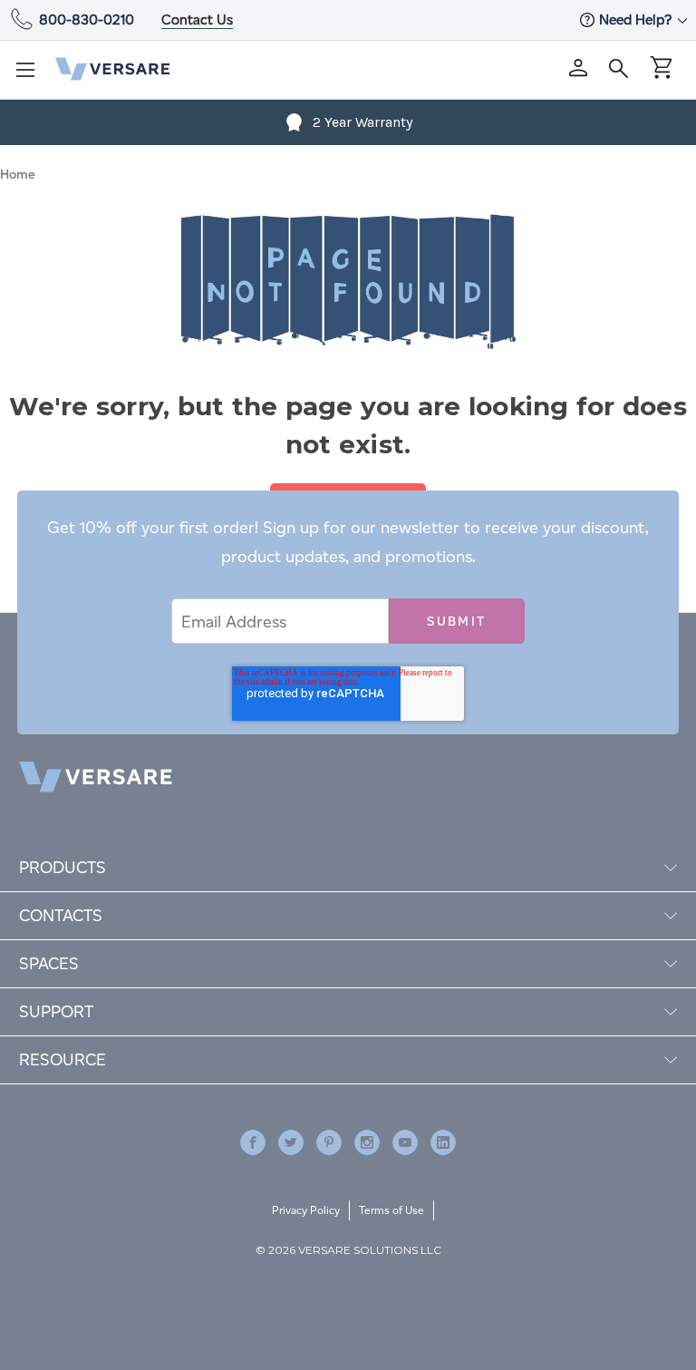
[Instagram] (367, 1142)
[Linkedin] (443, 1142)
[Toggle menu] (31, 75)
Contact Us (197, 19)
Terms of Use (391, 1210)
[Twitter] (291, 1142)
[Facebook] (253, 1142)
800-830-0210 (86, 19)
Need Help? (637, 19)
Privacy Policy (306, 1210)
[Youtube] (405, 1142)
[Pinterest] (329, 1142)
